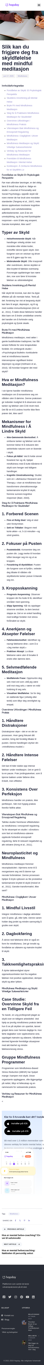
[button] (39, 5)
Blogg (7, 1320)
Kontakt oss (9, 1315)
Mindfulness (22, 76)
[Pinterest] (21, 1296)
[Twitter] (9, 1296)
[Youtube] (27, 1296)
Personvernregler (8, 1328)
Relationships (34, 1314)
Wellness (32, 1335)
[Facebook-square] (3, 1296)
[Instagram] (15, 1296)
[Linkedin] (33, 1296)
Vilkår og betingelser (10, 1332)
